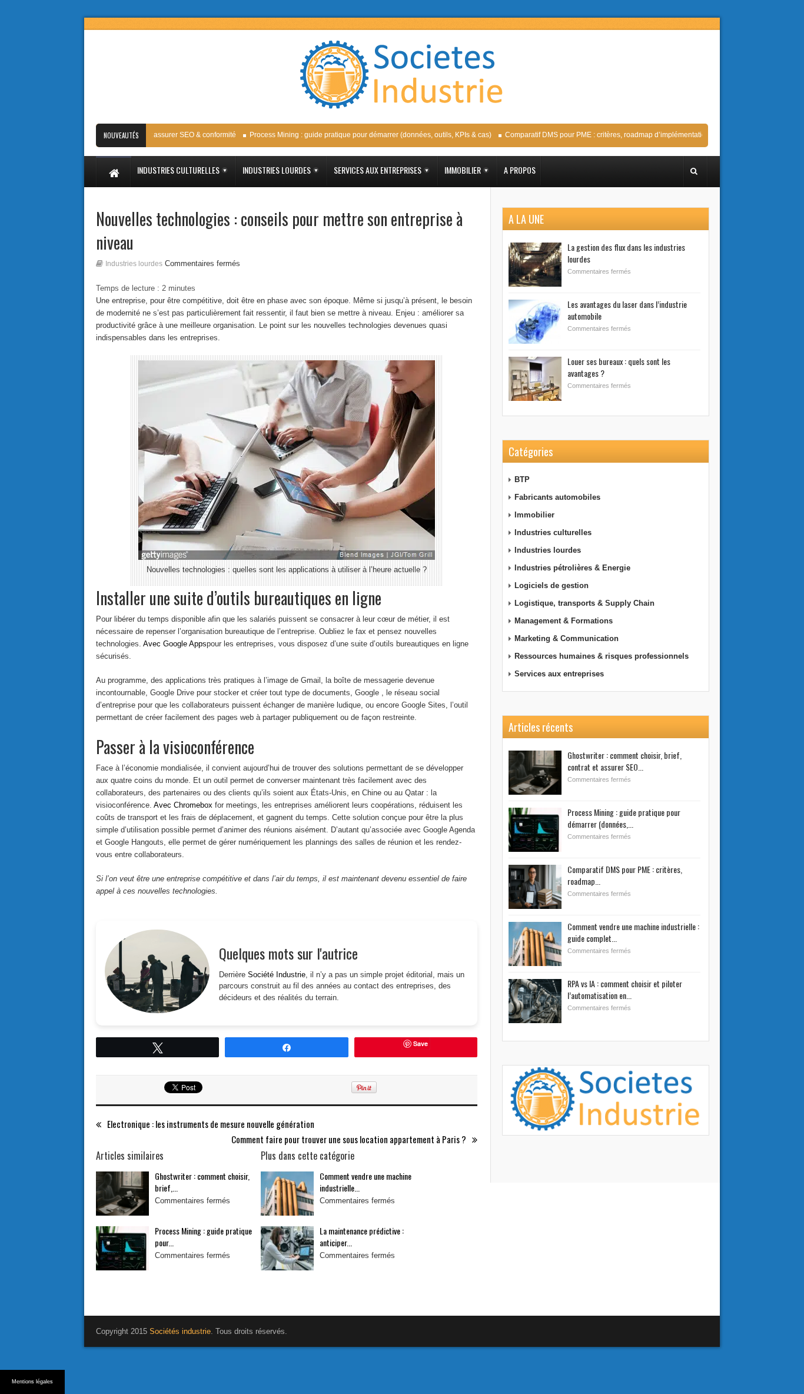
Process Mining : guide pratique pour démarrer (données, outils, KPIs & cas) (359, 135)
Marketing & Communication (566, 638)
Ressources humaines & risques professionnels (601, 656)
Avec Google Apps (175, 643)
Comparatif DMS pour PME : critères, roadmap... (624, 875)
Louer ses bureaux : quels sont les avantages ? (618, 367)
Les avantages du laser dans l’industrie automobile (627, 310)
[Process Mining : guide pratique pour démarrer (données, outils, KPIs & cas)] (122, 1248)
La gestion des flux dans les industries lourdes (626, 253)
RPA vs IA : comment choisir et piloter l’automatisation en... (624, 989)
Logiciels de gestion (551, 585)
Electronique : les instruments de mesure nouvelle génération (210, 1124)
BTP (522, 479)
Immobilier (534, 514)
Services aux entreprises (559, 673)
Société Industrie (276, 974)
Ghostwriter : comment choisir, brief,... (202, 1182)
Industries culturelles (553, 532)
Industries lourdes (133, 264)
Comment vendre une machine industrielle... (365, 1182)
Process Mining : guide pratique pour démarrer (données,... (623, 818)
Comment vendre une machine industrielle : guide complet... (633, 932)
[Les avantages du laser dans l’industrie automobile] (535, 322)
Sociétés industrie (180, 1331)
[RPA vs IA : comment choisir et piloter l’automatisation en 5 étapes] (535, 1001)
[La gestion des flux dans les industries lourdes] (535, 265)
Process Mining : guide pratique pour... (203, 1236)
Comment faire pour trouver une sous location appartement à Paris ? (348, 1139)
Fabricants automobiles (557, 497)
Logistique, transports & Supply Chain (584, 603)
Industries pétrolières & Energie (572, 567)
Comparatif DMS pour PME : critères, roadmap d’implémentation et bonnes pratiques (628, 135)
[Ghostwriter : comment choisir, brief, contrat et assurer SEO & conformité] (122, 1193)
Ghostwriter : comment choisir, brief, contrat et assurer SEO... (624, 761)
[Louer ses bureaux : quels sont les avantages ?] (535, 379)
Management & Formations (563, 620)
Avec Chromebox (183, 805)
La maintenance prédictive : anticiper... (362, 1236)
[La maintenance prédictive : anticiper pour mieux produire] (287, 1248)
